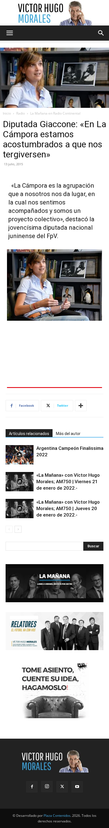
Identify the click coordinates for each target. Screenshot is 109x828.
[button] (9, 33)
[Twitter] (62, 786)
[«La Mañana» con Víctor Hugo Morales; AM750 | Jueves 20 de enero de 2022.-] (20, 508)
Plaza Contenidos (57, 815)
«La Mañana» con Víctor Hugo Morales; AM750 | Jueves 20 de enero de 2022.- (68, 508)
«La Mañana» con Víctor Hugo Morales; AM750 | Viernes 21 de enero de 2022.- (68, 481)
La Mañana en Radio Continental (55, 113)
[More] (81, 405)
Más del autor (68, 433)
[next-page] (18, 529)
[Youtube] (77, 786)
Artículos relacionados (29, 433)
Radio (20, 113)
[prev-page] (9, 529)
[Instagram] (47, 786)
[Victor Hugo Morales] (54, 12)
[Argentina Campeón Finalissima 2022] (20, 454)
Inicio (7, 113)
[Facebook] (31, 786)
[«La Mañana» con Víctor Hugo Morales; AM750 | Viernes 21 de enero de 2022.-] (20, 481)
